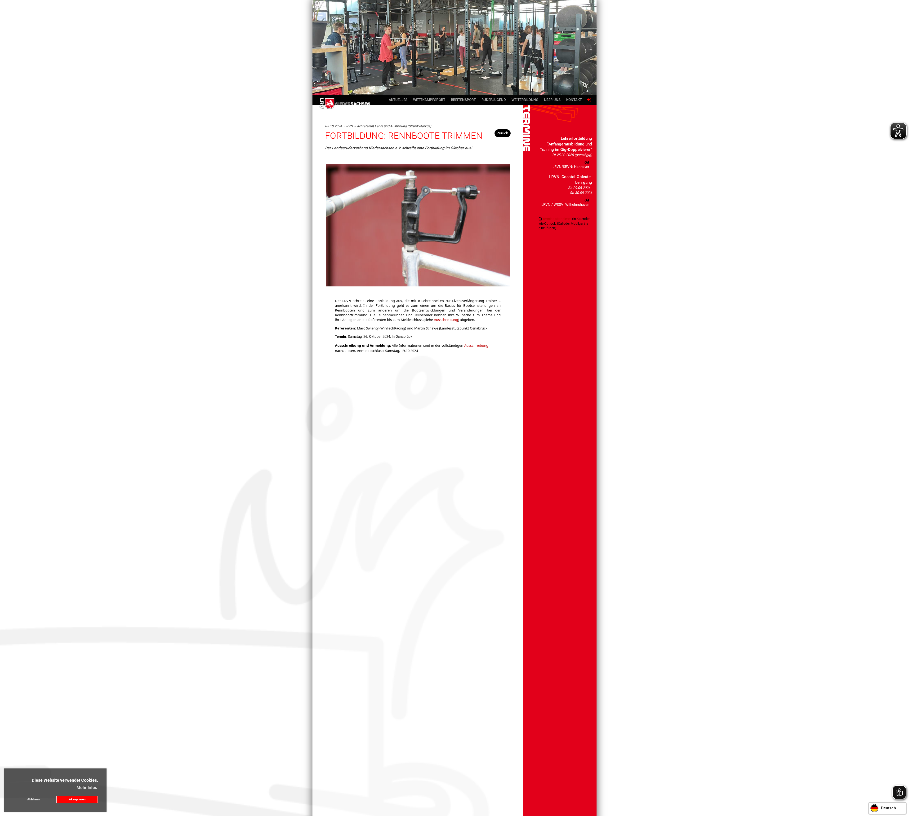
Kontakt (574, 100)
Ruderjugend (493, 100)
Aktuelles (398, 100)
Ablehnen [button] (33, 799)
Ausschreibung (446, 319)
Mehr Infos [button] (86, 787)
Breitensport (463, 100)
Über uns (552, 100)
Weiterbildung (525, 100)
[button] (565, 154)
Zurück (502, 133)
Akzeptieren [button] (77, 799)
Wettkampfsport (429, 100)
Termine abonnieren (557, 219)
